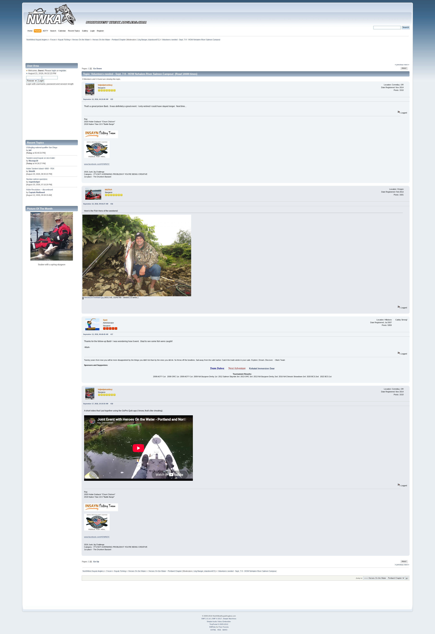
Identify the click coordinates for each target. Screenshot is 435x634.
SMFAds (212, 627)
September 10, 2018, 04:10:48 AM (95, 99)
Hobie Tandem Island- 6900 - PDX (40, 169)
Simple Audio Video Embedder (219, 621)
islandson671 (153, 40)
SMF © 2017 (217, 619)
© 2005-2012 (223, 624)
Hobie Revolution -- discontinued (39, 190)
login (54, 70)
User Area (33, 65)
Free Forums (224, 627)
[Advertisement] (217, 51)
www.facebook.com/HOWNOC (97, 164)
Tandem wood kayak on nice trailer (40, 158)
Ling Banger (142, 40)
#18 (111, 404)
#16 (111, 204)
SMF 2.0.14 (206, 619)
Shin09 (32, 171)
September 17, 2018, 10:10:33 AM (95, 404)
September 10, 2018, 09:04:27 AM (95, 204)
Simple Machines (229, 619)
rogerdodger (34, 182)
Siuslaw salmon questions (36, 179)
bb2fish (108, 189)
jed (30, 150)
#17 (111, 334)
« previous (399, 65)
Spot (105, 320)
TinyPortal (213, 624)
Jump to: (359, 578)
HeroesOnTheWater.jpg (94, 297)
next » (406, 65)
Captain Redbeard (37, 192)
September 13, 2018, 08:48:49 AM (95, 334)
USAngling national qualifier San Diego (41, 147)
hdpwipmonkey (105, 85)
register (62, 70)
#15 (111, 99)
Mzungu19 (33, 161)
